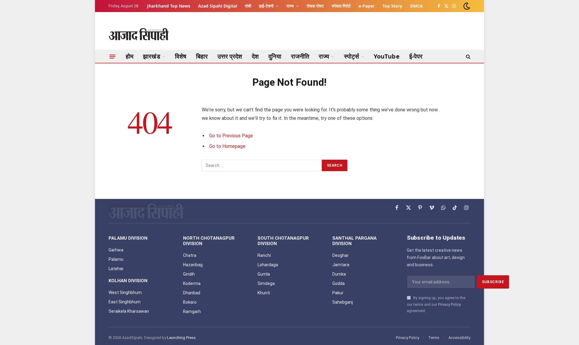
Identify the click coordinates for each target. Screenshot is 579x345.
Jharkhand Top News (168, 6)
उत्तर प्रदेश (229, 56)
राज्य (290, 6)
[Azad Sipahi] (139, 34)
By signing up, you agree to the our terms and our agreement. (436, 304)
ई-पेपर (416, 56)
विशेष (180, 56)
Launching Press (181, 337)
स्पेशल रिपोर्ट (341, 6)
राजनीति (300, 56)
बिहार (202, 56)
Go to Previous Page (231, 136)
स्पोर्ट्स (351, 56)
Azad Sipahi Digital (217, 6)
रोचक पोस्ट (315, 6)
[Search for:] (262, 165)
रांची (248, 6)
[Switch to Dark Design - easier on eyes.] (466, 6)
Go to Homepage (227, 146)
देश (255, 56)
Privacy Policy (449, 304)
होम (129, 56)
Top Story (392, 6)
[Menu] (112, 56)
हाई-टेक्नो (266, 6)
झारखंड (151, 56)
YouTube (387, 56)
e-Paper (367, 6)
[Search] (467, 56)
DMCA (416, 6)
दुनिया (274, 56)
